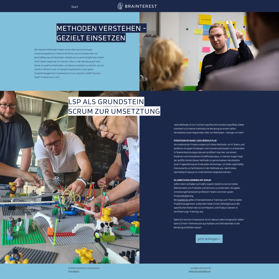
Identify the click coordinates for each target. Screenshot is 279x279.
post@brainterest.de (201, 268)
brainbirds (183, 199)
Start (74, 7)
